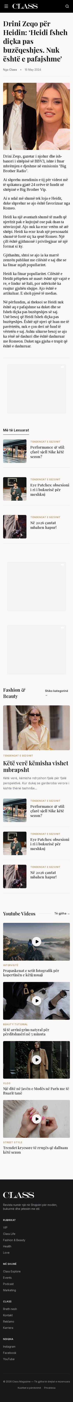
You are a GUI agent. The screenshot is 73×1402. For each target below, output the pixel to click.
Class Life (9, 1233)
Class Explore (12, 1271)
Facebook (9, 1352)
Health (7, 1246)
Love (6, 1252)
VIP (5, 1227)
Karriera (8, 1327)
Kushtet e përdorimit (29, 1387)
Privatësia (49, 1387)
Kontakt (8, 1315)
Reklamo (8, 1321)
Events (7, 1277)
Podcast (8, 1284)
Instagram (9, 1346)
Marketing (9, 1290)
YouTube (9, 1359)
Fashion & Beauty (14, 1240)
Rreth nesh (10, 1309)
